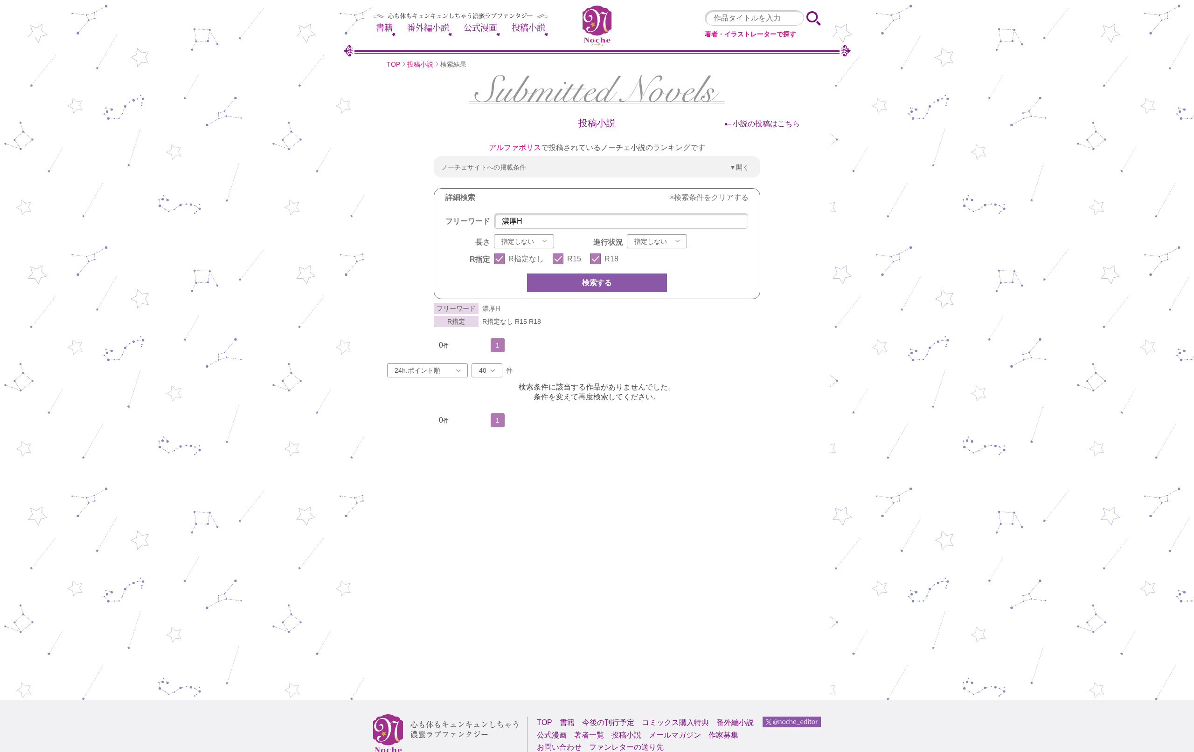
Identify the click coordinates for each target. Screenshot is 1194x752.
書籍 (384, 27)
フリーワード (467, 221)
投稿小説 (528, 27)
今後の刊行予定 (608, 722)
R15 (574, 259)
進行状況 (608, 242)
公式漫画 (480, 27)
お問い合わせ (559, 747)
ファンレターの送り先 (626, 747)
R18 (611, 259)
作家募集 (723, 735)
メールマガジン (675, 735)
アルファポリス (515, 147)
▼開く (739, 167)
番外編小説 (428, 27)
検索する (597, 283)
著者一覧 (589, 735)
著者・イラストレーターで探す (750, 34)
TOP (393, 64)
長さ (482, 242)
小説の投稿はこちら (766, 124)
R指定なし (526, 259)
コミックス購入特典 (675, 722)
